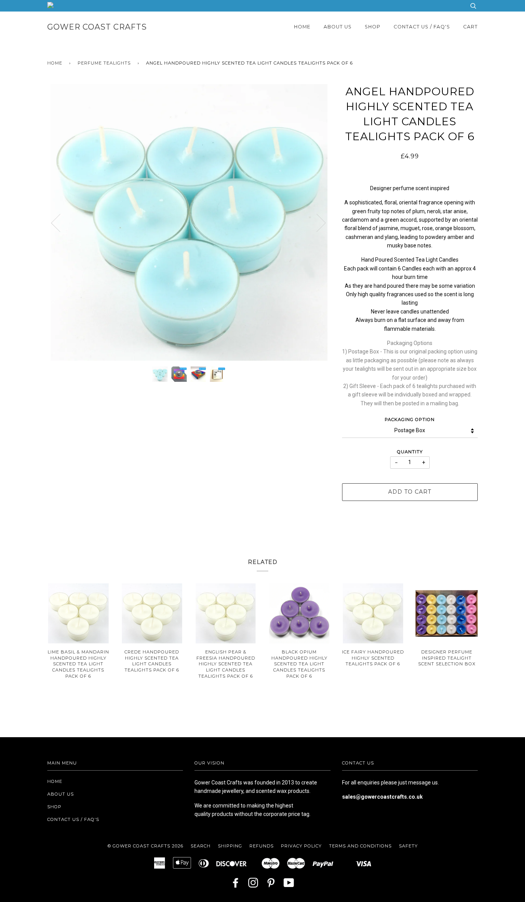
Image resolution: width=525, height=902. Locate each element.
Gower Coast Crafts (97, 27)
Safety (408, 846)
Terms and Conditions (360, 846)
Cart (470, 27)
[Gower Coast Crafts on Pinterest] (271, 885)
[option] (189, 222)
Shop (372, 27)
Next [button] (316, 222)
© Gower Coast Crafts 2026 (145, 846)
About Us (338, 27)
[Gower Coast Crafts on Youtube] (289, 885)
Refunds (261, 846)
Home (302, 27)
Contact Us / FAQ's (422, 27)
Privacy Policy (301, 846)
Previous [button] (60, 222)
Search (201, 846)
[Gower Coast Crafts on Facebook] (236, 885)
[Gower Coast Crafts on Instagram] (253, 885)
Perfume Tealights (104, 63)
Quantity (410, 451)
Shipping (230, 846)
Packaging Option (410, 419)
